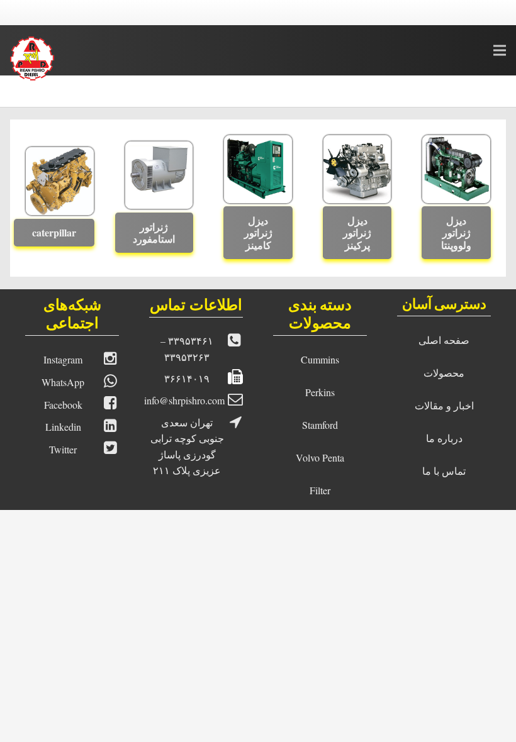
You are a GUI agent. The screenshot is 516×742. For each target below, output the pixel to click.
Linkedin (63, 426)
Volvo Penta (320, 457)
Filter (320, 490)
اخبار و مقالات (444, 405)
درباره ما (444, 438)
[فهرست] (499, 50)
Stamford (320, 424)
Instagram (62, 359)
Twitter (63, 449)
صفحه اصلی (443, 339)
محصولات (443, 372)
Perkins (320, 392)
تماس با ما (444, 470)
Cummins (320, 359)
